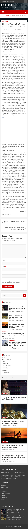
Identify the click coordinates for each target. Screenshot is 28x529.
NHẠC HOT (5, 367)
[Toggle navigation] (3, 12)
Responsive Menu (25, 1)
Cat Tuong (15, 26)
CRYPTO (4, 361)
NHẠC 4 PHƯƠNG (6, 365)
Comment (5, 243)
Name (4, 260)
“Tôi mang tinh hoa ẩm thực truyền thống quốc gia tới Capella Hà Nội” (14, 228)
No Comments (22, 26)
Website (4, 273)
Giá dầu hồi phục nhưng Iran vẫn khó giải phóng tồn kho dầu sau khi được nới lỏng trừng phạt (17, 345)
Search (24, 295)
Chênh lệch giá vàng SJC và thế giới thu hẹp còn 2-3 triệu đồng (17, 317)
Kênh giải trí (7, 5)
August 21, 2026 (13, 320)
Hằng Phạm (20, 311)
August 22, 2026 (13, 311)
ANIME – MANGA (6, 359)
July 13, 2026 (5, 338)
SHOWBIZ (4, 371)
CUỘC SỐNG (5, 21)
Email (4, 266)
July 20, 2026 (12, 329)
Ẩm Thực (4, 357)
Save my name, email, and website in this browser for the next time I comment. (12, 281)
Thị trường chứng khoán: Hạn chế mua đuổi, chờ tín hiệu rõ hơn (17, 308)
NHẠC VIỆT (5, 369)
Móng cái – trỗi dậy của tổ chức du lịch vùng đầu (14, 222)
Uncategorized (5, 372)
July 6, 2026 (12, 348)
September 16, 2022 (7, 26)
